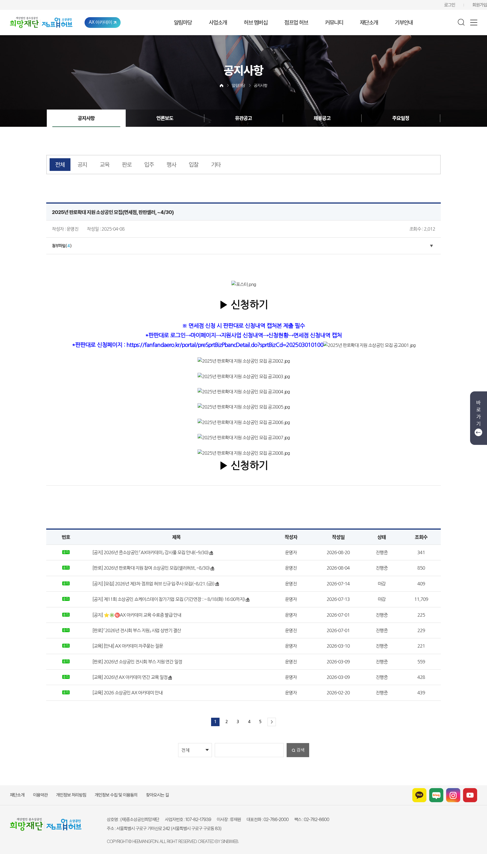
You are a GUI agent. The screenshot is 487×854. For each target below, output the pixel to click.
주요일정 (400, 118)
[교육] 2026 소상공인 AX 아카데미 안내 (127, 692)
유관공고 (243, 118)
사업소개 (218, 22)
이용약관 (40, 795)
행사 (171, 164)
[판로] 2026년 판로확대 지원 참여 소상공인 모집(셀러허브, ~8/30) (151, 568)
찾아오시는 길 (157, 795)
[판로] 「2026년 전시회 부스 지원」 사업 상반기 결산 (136, 630)
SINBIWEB (229, 841)
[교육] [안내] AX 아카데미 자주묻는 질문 (127, 646)
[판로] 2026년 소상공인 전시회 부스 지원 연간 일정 (137, 661)
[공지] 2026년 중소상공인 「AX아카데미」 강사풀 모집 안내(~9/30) (150, 552)
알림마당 (183, 22)
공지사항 (260, 86)
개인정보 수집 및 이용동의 (116, 795)
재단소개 (369, 22)
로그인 (449, 5)
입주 (149, 164)
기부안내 (404, 22)
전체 (60, 164)
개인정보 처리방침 (71, 795)
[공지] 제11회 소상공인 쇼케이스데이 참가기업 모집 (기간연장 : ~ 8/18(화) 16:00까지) (168, 599)
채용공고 (322, 118)
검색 (300, 750)
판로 (127, 164)
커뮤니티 (334, 22)
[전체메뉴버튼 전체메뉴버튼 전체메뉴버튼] (473, 22)
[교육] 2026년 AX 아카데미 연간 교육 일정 (129, 677)
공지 (82, 164)
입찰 (193, 164)
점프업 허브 (296, 22)
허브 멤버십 (255, 22)
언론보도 (164, 118)
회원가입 (479, 5)
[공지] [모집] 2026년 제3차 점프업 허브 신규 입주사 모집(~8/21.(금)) (153, 583)
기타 (216, 164)
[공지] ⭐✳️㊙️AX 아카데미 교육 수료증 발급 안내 (136, 615)
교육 (104, 164)
